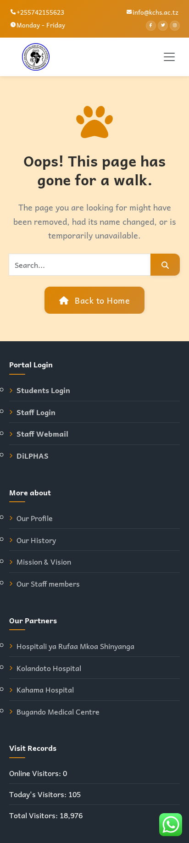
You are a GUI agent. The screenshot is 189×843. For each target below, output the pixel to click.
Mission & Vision (44, 561)
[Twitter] (163, 26)
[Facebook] (151, 26)
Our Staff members (48, 583)
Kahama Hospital (45, 689)
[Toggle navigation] (169, 56)
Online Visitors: (36, 773)
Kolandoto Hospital (49, 668)
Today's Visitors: (38, 794)
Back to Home (101, 300)
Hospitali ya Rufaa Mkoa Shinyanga (75, 646)
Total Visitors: (34, 815)
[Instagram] (175, 26)
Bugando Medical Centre (58, 711)
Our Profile (35, 518)
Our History (36, 540)
